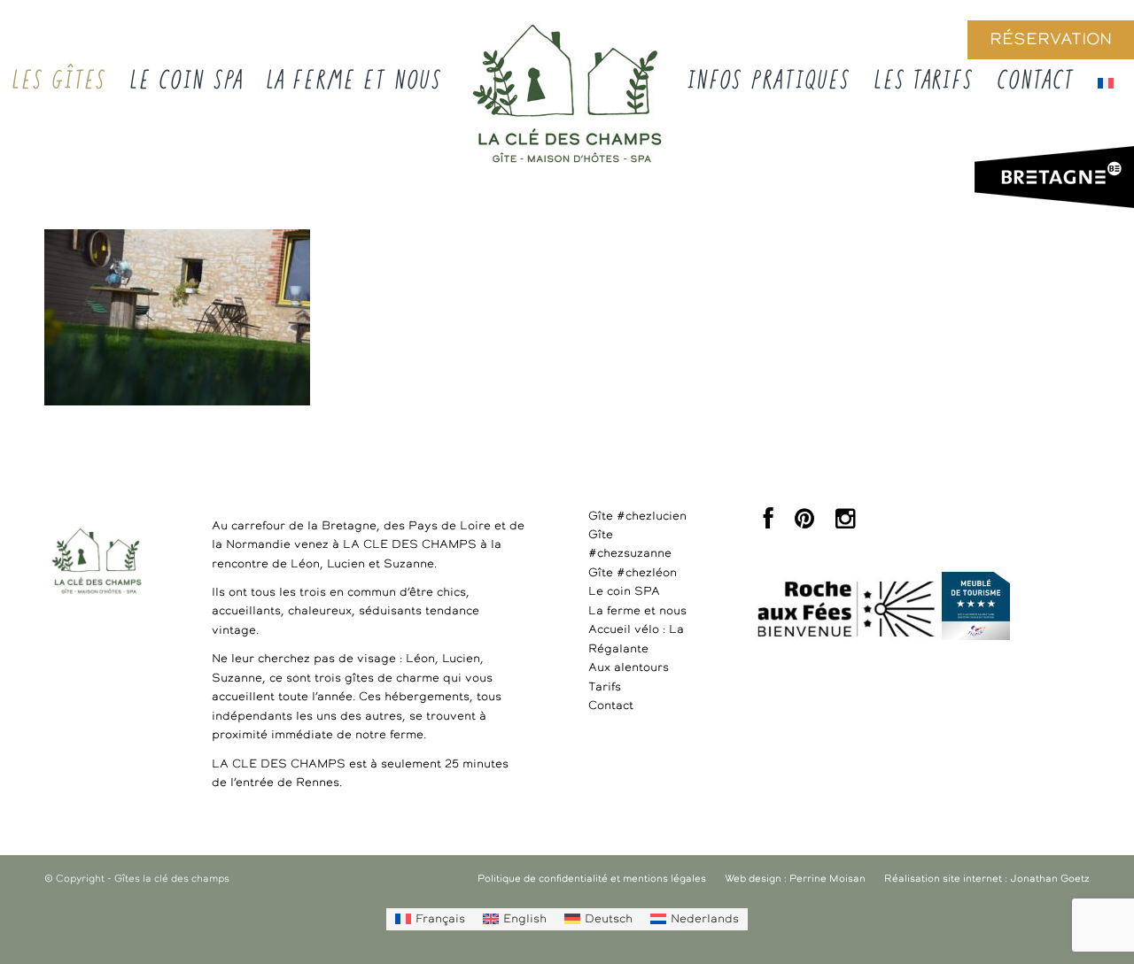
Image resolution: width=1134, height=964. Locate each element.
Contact (610, 706)
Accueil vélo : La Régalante (636, 639)
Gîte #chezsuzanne (630, 544)
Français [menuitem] (440, 919)
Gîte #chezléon (632, 573)
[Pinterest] (804, 523)
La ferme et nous (637, 611)
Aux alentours (628, 668)
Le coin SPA (624, 592)
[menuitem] (430, 918)
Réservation (1051, 40)
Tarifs (604, 687)
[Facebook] (768, 523)
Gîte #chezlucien (637, 516)
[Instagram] (845, 523)
